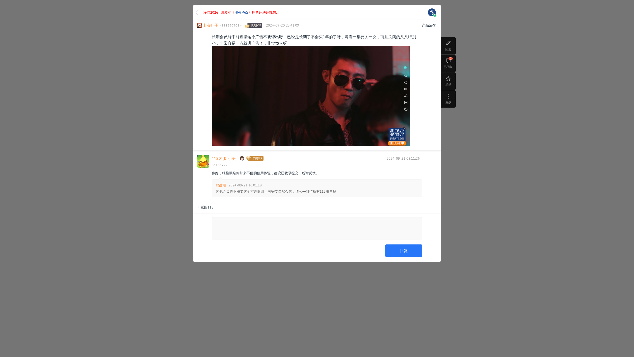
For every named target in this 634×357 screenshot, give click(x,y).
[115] (432, 12)
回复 (404, 250)
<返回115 (205, 207)
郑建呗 (221, 185)
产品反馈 (429, 25)
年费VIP (257, 158)
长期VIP (256, 25)
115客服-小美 (224, 158)
